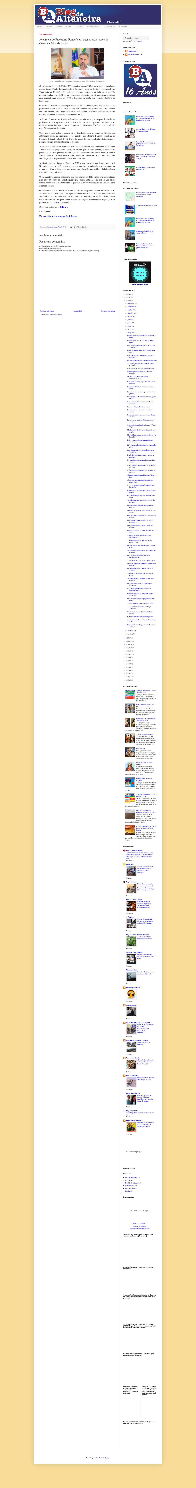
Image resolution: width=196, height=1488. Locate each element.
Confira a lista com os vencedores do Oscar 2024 (141, 531)
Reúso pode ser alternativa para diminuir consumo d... (140, 441)
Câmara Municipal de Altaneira (137, 1040)
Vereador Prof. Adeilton (134, 952)
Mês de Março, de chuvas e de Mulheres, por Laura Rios (141, 436)
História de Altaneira (131, 1183)
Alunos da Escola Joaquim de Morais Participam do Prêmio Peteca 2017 (145, 1062)
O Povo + (64, 206)
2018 (127, 654)
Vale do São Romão (132, 1058)
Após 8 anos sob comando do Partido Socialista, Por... (139, 536)
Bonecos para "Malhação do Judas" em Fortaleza (139, 372)
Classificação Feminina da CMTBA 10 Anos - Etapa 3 (142, 336)
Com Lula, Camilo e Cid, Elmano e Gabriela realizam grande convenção (144, 246)
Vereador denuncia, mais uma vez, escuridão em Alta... (141, 501)
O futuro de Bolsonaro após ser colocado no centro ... (141, 471)
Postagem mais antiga (108, 311)
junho (130, 323)
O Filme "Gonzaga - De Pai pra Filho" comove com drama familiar (146, 828)
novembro (131, 306)
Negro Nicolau (131, 882)
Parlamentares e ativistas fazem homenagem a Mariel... (141, 398)
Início (39, 27)
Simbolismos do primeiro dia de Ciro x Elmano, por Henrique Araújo (146, 156)
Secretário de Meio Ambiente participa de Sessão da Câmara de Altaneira (145, 144)
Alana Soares (132, 51)
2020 (127, 647)
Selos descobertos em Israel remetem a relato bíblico (145, 973)
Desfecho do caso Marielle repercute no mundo (139, 411)
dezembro (131, 303)
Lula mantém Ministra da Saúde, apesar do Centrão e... (140, 451)
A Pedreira (129, 917)
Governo (128, 1180)
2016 (127, 660)
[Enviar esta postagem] (71, 227)
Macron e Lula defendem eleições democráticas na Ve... (137, 377)
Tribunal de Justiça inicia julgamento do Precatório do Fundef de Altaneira (145, 921)
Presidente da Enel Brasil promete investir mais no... (140, 506)
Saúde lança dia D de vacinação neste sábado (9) (140, 1114)
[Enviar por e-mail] (75, 227)
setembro (131, 313)
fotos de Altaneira (131, 1177)
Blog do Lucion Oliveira (134, 899)
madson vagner (131, 1005)
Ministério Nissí (131, 970)
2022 (127, 641)
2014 (127, 667)
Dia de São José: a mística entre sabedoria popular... (140, 456)
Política (49, 27)
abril (129, 329)
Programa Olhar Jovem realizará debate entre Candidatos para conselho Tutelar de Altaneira (145, 1098)
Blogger (107, 1458)
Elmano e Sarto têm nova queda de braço (58, 216)
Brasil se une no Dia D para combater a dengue (139, 613)
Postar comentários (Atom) (53, 315)
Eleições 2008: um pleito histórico (144, 779)
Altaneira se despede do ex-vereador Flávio (145, 232)
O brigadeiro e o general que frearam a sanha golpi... (141, 491)
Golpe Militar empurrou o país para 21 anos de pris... (141, 351)
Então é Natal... (141, 748)
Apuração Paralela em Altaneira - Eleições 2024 (146, 795)
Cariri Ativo (130, 864)
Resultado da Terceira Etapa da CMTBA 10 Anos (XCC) (141, 346)
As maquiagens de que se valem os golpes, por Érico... (140, 364)
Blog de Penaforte (132, 1075)
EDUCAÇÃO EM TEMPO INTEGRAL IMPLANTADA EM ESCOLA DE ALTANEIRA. (145, 1029)
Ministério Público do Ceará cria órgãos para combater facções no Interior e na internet (144, 904)
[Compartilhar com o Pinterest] (85, 227)
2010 (127, 680)
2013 (127, 670)
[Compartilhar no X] (80, 227)
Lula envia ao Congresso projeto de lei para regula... (141, 599)
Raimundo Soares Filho (135, 54)
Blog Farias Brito (132, 1111)
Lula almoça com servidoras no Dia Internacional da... (138, 556)
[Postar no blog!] (78, 227)
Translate (139, 41)
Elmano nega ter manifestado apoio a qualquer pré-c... (141, 546)
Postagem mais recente (47, 311)
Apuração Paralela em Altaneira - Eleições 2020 (146, 691)
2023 (127, 638)
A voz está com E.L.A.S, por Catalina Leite (141, 560)
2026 (127, 294)
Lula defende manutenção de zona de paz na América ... (141, 626)
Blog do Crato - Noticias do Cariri (137, 935)
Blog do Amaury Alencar (134, 850)
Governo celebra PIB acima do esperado (140, 617)
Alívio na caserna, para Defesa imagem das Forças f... (140, 486)
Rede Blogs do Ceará (133, 987)
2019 (127, 651)
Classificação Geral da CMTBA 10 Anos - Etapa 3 (140, 341)
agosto (130, 316)
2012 (127, 673)
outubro (130, 310)
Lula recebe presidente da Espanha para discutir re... (139, 584)
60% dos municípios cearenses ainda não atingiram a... (140, 403)
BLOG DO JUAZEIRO (134, 1120)
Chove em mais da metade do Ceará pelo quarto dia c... (140, 481)
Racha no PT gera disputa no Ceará (138, 407)
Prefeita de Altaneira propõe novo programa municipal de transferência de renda (145, 118)
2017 (127, 657)
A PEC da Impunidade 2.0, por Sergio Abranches (139, 608)
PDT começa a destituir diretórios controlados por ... (141, 446)
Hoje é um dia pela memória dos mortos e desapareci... (140, 356)
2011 (127, 677)
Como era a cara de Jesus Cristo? (144, 763)
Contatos (123, 27)
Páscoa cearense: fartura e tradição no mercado (142, 360)
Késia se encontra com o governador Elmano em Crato (141, 416)
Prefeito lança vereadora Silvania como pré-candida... (141, 421)
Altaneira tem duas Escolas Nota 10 (146, 206)
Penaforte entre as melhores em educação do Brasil (145, 1078)
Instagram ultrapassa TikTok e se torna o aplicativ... (140, 526)
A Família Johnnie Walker (144, 734)
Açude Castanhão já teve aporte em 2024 (140, 603)
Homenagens (129, 1185)
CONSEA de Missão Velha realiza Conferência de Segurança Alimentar (145, 1124)
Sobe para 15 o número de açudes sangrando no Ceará (141, 551)
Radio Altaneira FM (133, 1093)
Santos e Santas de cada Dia (145, 704)
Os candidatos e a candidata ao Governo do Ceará (145, 130)
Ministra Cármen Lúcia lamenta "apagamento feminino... (141, 564)
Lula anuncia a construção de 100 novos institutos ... (140, 521)
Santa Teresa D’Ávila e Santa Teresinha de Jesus (145, 719)
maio (129, 326)
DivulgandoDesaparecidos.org (140, 1228)
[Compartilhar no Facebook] (83, 227)
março (130, 332)
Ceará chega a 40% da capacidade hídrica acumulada (140, 594)
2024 (127, 300)
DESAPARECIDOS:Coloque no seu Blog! (140, 1225)
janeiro (130, 634)
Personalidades (93, 27)
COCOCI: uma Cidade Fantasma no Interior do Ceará (145, 811)
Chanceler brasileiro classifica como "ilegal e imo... (141, 476)
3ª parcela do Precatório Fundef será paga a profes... (140, 574)
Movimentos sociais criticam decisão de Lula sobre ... (141, 511)
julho (129, 319)
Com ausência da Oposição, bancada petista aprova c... (141, 383)
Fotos (68, 27)
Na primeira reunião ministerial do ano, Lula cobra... (141, 461)
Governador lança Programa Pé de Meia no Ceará (141, 496)
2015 (127, 664)
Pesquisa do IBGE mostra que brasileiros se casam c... (141, 388)
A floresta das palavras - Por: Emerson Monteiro (144, 938)
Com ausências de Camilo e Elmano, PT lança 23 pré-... (141, 426)
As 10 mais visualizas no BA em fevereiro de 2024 (141, 621)
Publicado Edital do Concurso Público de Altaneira (140, 569)
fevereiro (131, 630)
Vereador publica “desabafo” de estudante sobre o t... (140, 579)
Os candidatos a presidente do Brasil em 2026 (145, 168)
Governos (79, 27)
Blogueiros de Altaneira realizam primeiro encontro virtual (145, 956)
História (59, 27)
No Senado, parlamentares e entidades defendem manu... (139, 589)
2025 (127, 297)
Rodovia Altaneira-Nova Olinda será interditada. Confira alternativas (146, 195)
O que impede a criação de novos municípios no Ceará (141, 466)
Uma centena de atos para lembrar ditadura (140, 368)
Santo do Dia (109, 27)
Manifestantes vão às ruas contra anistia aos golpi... (141, 431)
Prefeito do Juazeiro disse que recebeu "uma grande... (141, 393)
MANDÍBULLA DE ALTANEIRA (138, 1023)
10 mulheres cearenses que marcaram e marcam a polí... (139, 541)
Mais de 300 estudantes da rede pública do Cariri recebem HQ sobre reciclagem (145, 869)
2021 (127, 644)
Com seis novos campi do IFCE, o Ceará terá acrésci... (141, 516)
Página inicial (77, 311)
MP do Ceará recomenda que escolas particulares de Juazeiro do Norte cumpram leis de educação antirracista (145, 887)
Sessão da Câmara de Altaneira (143, 1043)
